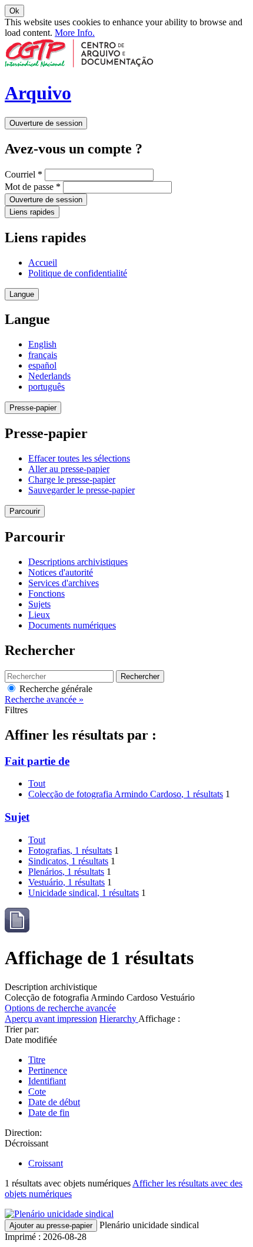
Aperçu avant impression (51, 1019)
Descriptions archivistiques (78, 562)
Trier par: (22, 1029)
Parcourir (24, 511)
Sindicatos (68, 861)
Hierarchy (118, 1019)
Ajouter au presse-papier (50, 1225)
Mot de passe (33, 187)
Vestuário (66, 882)
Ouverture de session (45, 123)
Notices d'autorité (60, 572)
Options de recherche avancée (60, 1008)
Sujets (39, 604)
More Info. (75, 33)
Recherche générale (54, 689)
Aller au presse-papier (68, 469)
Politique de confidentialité (77, 273)
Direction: (23, 1133)
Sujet (17, 817)
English (42, 344)
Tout (36, 783)
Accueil (42, 263)
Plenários (66, 872)
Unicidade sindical (83, 893)
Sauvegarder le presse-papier (81, 490)
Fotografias (70, 850)
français (42, 355)
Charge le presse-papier (71, 479)
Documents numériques (72, 625)
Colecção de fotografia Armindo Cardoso (125, 794)
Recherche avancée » (44, 699)
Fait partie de (37, 761)
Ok (14, 10)
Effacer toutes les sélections (79, 458)
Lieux (39, 615)
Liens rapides (32, 212)
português (46, 387)
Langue (21, 294)
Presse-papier (32, 407)
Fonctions (46, 594)
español (42, 365)
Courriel (23, 174)
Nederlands (49, 376)
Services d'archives (63, 583)
